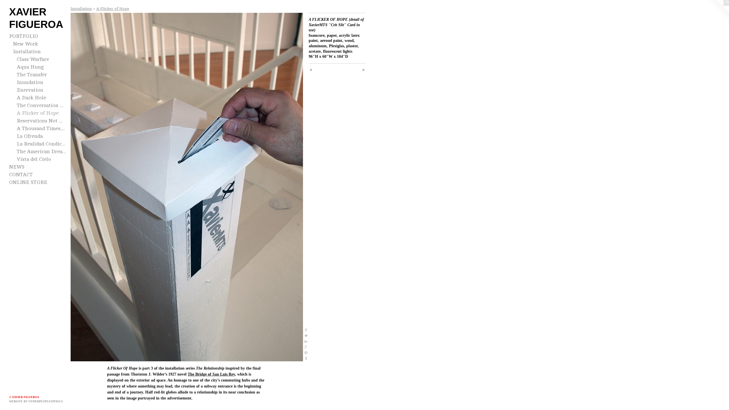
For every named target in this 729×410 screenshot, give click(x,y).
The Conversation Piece (41, 105)
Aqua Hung (30, 67)
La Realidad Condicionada (41, 144)
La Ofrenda (30, 136)
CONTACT (21, 174)
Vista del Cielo (34, 159)
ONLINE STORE (28, 182)
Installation (27, 51)
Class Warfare (33, 59)
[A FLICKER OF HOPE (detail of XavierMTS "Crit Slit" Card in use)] (187, 187)
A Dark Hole (31, 98)
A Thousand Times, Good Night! (41, 128)
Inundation (30, 82)
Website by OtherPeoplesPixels (36, 401)
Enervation (30, 90)
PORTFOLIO (23, 36)
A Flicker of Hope (38, 113)
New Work (25, 44)
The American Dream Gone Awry (41, 151)
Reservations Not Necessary (41, 121)
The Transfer (32, 74)
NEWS (16, 167)
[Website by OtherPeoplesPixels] (717, 11)
